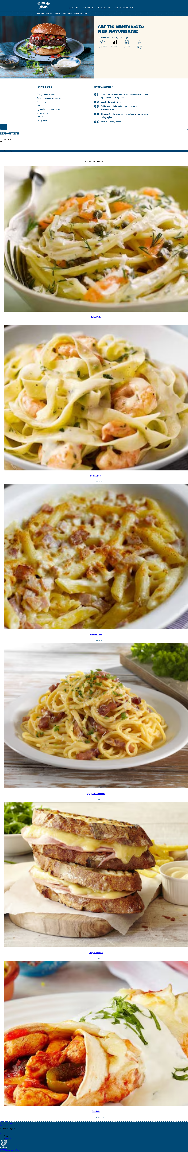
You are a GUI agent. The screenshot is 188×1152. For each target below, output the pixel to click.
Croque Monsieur (96, 952)
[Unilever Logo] (4, 1147)
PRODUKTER (88, 8)
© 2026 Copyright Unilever (10, 1150)
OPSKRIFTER (73, 8)
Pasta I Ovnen (96, 634)
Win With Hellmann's (124, 8)
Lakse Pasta (96, 316)
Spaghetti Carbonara (96, 793)
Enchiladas (96, 1111)
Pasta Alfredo (96, 475)
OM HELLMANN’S (104, 8)
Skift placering (8, 1138)
